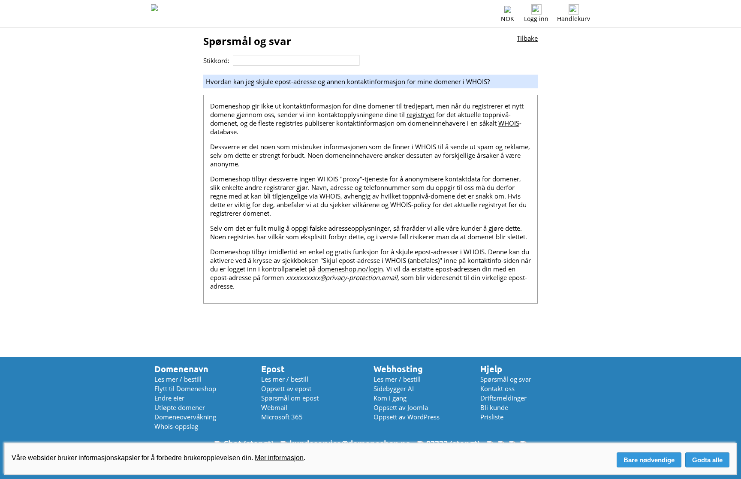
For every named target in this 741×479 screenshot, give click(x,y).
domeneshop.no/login (350, 269)
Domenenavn (181, 369)
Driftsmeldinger (503, 398)
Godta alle (707, 460)
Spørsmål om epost (290, 398)
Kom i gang (390, 398)
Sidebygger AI (394, 388)
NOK (507, 19)
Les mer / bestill (178, 379)
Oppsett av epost (286, 388)
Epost (273, 369)
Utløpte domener (179, 407)
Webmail (274, 407)
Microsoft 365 (282, 417)
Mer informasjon (279, 457)
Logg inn (536, 19)
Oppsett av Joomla (401, 407)
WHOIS (508, 123)
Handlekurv (573, 19)
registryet (420, 114)
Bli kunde (494, 407)
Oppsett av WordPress (407, 417)
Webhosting (398, 369)
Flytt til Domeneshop (185, 388)
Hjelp (491, 369)
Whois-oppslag (176, 426)
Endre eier (169, 398)
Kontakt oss (497, 388)
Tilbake (527, 38)
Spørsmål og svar (505, 379)
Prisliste (491, 417)
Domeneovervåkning (185, 417)
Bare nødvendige (649, 460)
